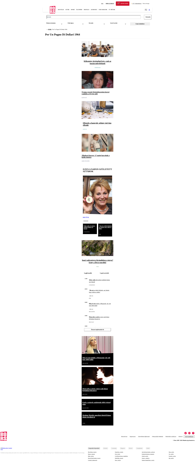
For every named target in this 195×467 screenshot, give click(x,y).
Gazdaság (114, 448)
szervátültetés (86, 161)
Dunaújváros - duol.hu (119, 452)
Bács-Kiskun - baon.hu (92, 452)
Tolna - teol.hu (171, 452)
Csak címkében (140, 24)
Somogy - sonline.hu (145, 458)
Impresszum (133, 436)
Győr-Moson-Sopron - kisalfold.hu (121, 456)
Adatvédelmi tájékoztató (144, 436)
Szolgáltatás (139, 448)
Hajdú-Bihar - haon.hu (119, 458)
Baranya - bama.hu (91, 454)
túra (97, 266)
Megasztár (92, 311)
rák (100, 234)
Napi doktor (103, 9)
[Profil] (149, 9)
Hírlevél (180, 436)
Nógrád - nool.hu (145, 456)
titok (83, 423)
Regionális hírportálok (94, 448)
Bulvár (130, 448)
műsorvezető (85, 220)
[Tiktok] (185, 433)
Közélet (105, 448)
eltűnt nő (84, 97)
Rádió (148, 448)
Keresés (148, 17)
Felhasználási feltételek (157, 436)
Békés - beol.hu (91, 456)
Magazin (123, 448)
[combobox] (54, 23)
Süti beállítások (189, 436)
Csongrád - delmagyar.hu (92, 460)
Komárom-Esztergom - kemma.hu (148, 454)
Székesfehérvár (136, 3)
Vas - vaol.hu (171, 454)
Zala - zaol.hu (171, 458)
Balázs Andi (85, 408)
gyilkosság (87, 231)
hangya (85, 129)
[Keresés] (146, 10)
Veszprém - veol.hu (172, 456)
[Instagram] (189, 433)
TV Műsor (112, 9)
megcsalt (91, 322)
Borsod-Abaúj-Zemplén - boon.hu (94, 458)
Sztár (67, 9)
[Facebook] (193, 433)
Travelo (86, 9)
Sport (73, 9)
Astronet (94, 9)
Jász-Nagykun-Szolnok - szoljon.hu (148, 452)
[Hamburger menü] (46, 10)
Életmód (79, 9)
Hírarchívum (124, 436)
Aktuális (61, 9)
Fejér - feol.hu (117, 454)
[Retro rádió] (119, 3)
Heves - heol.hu (118, 460)
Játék (102, 3)
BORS (49, 29)
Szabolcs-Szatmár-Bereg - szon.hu (148, 460)
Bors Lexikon (110, 3)
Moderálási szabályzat (171, 436)
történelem (97, 67)
